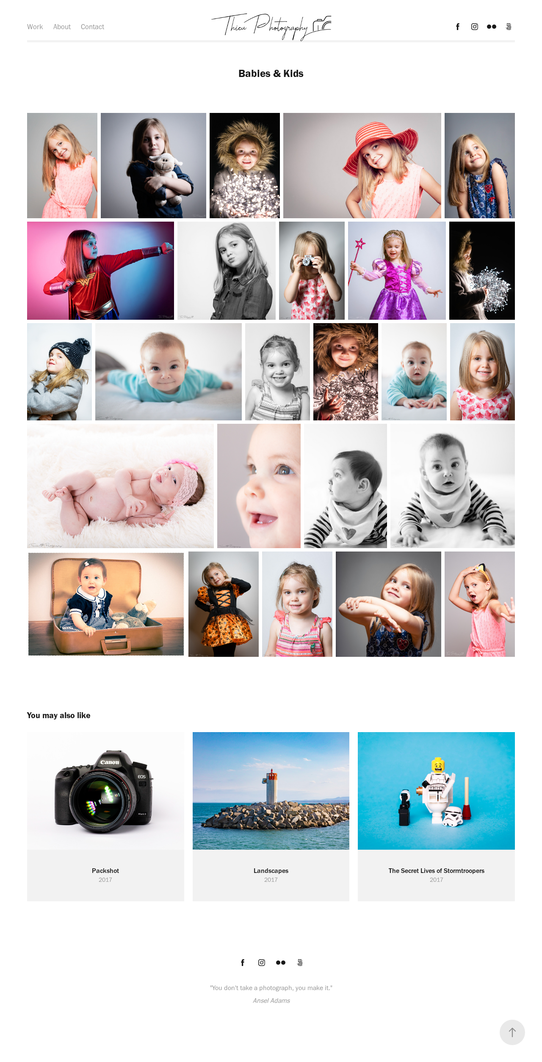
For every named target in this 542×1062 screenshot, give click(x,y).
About (62, 26)
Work (35, 26)
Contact (92, 26)
